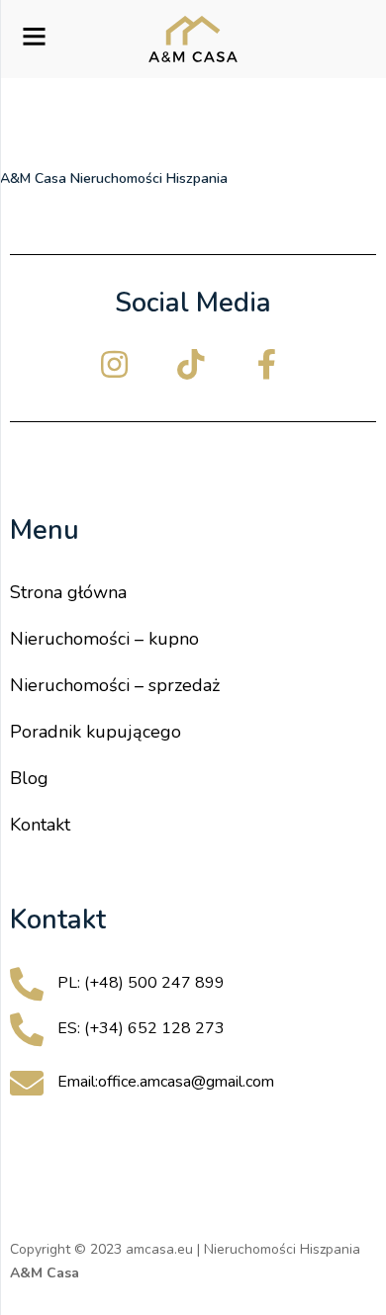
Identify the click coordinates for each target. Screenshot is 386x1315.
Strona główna (68, 592)
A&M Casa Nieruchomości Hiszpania (114, 178)
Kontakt (40, 824)
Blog (29, 778)
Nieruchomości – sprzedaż (115, 685)
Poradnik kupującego (95, 732)
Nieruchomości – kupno (104, 639)
